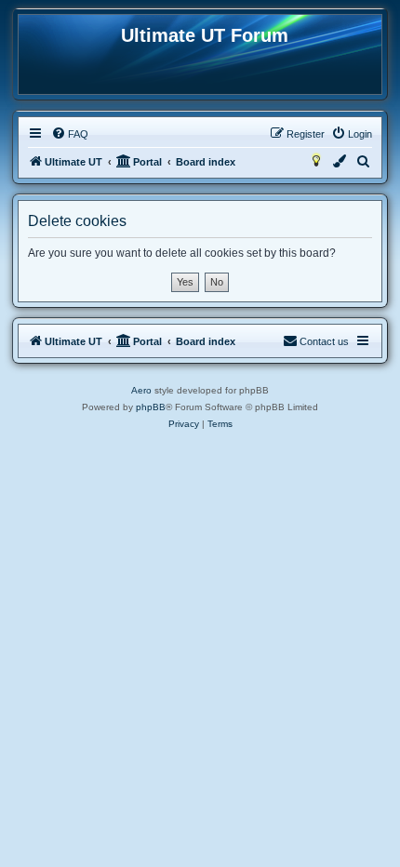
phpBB (151, 407)
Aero (141, 390)
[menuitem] (69, 134)
